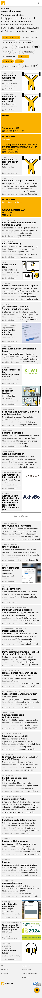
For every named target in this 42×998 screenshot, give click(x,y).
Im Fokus (4, 970)
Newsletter (26, 977)
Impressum (26, 966)
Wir (2, 966)
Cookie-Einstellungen (29, 973)
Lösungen (4, 973)
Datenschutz (26, 970)
